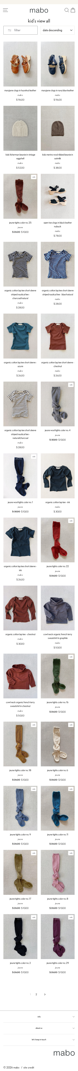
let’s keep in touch (39, 1039)
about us (39, 1028)
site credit (28, 1067)
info (39, 1017)
